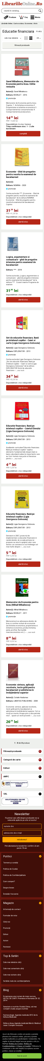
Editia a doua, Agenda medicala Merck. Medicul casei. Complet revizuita (22, 1024)
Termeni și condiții (10, 863)
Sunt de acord (22, 1056)
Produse (12, 17)
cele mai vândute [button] (11, 38)
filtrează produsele (22, 45)
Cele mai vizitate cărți (12, 975)
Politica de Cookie (16, 1043)
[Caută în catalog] (40, 10)
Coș (24, 17)
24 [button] (38, 38)
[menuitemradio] (26, 38)
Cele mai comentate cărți (13, 968)
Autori (5, 940)
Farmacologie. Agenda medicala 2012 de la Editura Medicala (20, 1016)
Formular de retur (10, 915)
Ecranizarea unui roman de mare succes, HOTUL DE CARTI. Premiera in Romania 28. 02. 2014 (21, 998)
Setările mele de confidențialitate (16, 981)
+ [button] (40, 751)
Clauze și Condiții (24, 1046)
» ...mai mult (19, 370)
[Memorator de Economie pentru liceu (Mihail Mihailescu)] (22, 596)
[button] (35, 17)
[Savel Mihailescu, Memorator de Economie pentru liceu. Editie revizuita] (22, 75)
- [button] (40, 776)
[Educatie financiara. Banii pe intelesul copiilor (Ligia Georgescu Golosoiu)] (22, 508)
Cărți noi (6, 922)
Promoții (6, 928)
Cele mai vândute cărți (12, 962)
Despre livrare (8, 888)
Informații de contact (12, 909)
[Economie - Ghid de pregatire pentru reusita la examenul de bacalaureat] (22, 165)
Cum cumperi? (9, 881)
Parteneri (7, 947)
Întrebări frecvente (10, 894)
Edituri (5, 934)
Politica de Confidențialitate (14, 875)
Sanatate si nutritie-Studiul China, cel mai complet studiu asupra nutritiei (20, 1008)
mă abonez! (22, 839)
